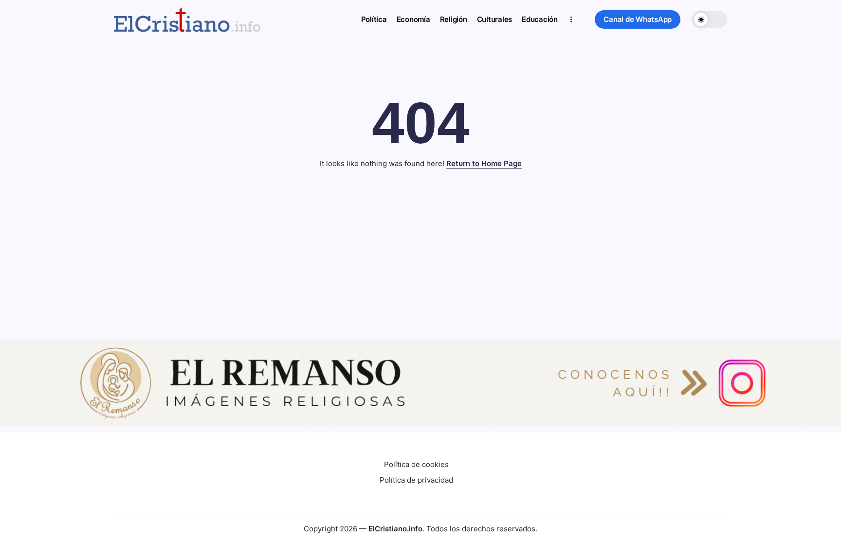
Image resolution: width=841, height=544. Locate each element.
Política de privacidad (416, 480)
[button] (637, 19)
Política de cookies (416, 464)
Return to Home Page (484, 163)
